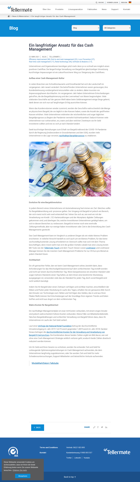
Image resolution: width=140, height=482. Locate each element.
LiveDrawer (91, 248)
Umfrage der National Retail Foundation (55, 326)
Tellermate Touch (51, 248)
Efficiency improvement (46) (39, 59)
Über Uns (47, 9)
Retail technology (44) (63, 62)
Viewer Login (112, 2)
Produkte (59, 9)
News (104, 9)
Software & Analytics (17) (82, 62)
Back (38, 427)
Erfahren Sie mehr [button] (20, 470)
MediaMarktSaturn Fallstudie (45, 363)
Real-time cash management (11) (41, 62)
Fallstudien (92, 9)
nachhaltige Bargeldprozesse (71, 136)
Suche (101, 2)
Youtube (87, 458)
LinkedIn (77, 458)
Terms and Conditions (49, 447)
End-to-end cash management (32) (64, 59)
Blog (44, 57)
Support (114, 9)
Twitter (69, 458)
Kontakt (126, 9)
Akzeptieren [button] (22, 476)
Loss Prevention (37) (86, 59)
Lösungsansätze (75, 9)
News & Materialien (20, 16)
